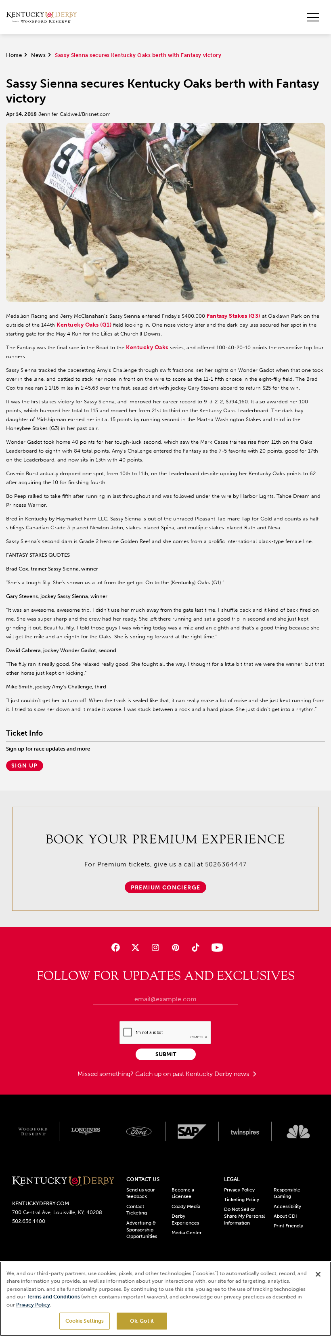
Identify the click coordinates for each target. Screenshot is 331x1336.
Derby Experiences (185, 1219)
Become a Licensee (183, 1193)
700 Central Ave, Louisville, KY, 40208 (57, 1212)
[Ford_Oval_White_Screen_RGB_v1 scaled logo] (139, 1131)
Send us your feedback (140, 1193)
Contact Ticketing (136, 1210)
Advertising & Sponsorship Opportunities (141, 1230)
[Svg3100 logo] (298, 1131)
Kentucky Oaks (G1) (84, 324)
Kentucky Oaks (147, 347)
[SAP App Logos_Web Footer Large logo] (192, 1131)
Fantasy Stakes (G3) (233, 316)
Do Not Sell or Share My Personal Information (244, 1216)
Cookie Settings (84, 1321)
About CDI (285, 1216)
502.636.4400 (28, 1221)
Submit (165, 1054)
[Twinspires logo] (245, 1131)
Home (14, 55)
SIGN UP (24, 765)
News (38, 55)
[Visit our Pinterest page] (175, 947)
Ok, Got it (142, 1321)
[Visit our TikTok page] (195, 947)
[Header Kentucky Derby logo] (41, 17)
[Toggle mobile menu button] (313, 17)
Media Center (187, 1232)
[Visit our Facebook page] (116, 947)
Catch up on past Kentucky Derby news (193, 1074)
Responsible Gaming (287, 1193)
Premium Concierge (166, 887)
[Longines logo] (86, 1131)
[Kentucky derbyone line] (63, 1182)
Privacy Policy (239, 1190)
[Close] (318, 1274)
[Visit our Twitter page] (135, 947)
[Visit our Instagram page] (155, 947)
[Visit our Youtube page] (215, 947)
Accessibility (287, 1206)
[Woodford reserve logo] (32, 1131)
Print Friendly (288, 1226)
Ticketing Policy (241, 1199)
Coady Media (186, 1206)
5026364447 (226, 864)
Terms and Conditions (54, 1297)
